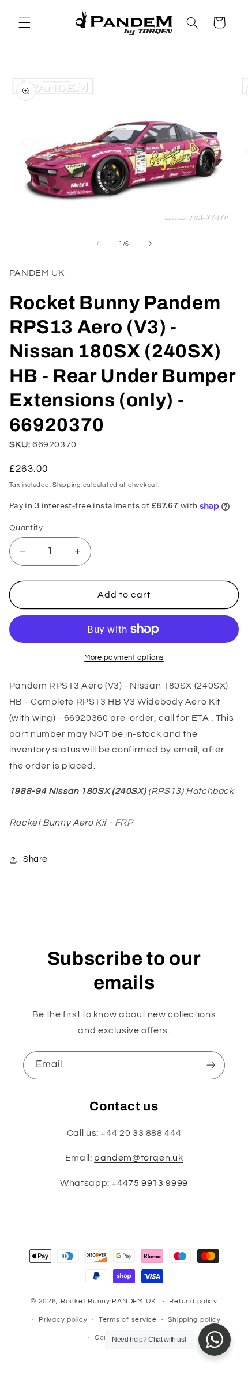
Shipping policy (194, 1320)
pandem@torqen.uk (138, 1157)
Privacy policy (63, 1320)
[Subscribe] (211, 1065)
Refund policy (193, 1301)
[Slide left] (98, 243)
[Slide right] (150, 243)
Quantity (26, 528)
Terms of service (128, 1320)
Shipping (66, 485)
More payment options (124, 657)
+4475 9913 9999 (149, 1183)
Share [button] (35, 859)
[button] (24, 22)
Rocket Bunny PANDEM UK (108, 1301)
